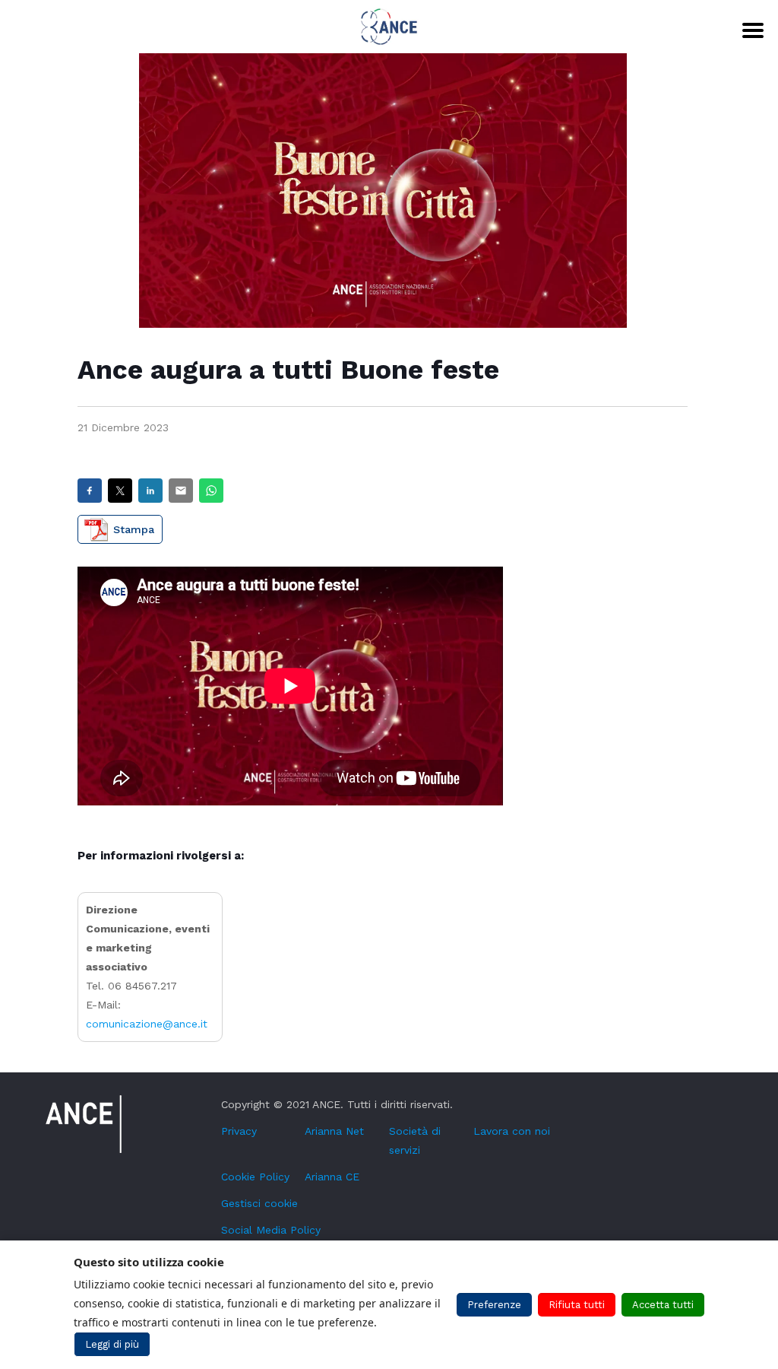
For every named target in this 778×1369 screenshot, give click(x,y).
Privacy (239, 1131)
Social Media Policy (271, 1230)
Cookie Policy (255, 1176)
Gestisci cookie (259, 1203)
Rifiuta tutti (577, 1304)
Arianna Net (334, 1131)
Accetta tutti (663, 1304)
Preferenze (494, 1304)
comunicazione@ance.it (146, 1024)
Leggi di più (112, 1344)
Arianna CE (332, 1176)
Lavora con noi (511, 1131)
